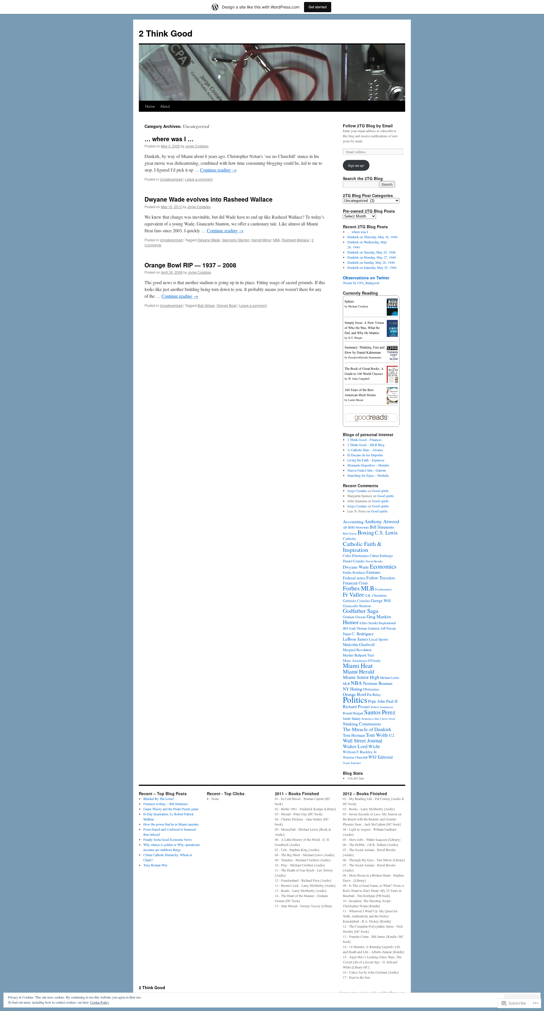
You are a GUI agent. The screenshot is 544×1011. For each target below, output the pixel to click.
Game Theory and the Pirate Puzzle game (170, 809)
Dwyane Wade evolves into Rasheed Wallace (208, 199)
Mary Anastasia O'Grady (362, 660)
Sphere (349, 301)
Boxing (366, 532)
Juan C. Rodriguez (358, 633)
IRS (345, 628)
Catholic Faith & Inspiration (362, 547)
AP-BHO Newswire (356, 527)
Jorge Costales (197, 145)
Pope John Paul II (383, 701)
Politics (355, 699)
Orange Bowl (226, 305)
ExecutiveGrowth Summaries (364, 357)
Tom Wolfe (377, 734)
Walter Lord (355, 746)
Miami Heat (358, 665)
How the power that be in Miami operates (171, 824)
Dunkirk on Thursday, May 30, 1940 (372, 237)
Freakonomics (383, 589)
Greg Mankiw (379, 616)
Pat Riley (374, 694)
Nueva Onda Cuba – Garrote (366, 470)
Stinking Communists (362, 724)
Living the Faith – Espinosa (365, 460)
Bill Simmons (382, 527)
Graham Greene (354, 617)
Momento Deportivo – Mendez (368, 465)
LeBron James (355, 639)
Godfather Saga (360, 611)
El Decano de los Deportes (365, 455)
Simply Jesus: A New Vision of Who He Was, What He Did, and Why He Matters (364, 327)
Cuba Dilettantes (356, 555)
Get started (318, 7)
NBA (276, 239)
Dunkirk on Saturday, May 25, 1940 (371, 267)
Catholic (349, 538)
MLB (346, 683)
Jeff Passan (388, 628)
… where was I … (169, 138)
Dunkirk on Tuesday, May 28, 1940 (371, 252)
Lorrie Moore (355, 400)
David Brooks (374, 561)
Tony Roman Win (155, 865)
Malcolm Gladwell (359, 644)
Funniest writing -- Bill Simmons (165, 803)
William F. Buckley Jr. (360, 751)
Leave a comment (198, 179)
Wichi (374, 746)
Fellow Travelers (380, 578)
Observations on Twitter (366, 277)
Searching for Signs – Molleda (367, 475)
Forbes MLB (358, 588)
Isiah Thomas (358, 628)
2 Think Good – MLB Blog (365, 444)
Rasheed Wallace (295, 239)
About (165, 106)
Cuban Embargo (381, 555)
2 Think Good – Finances (364, 439)
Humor (351, 622)
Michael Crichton (358, 306)
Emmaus (373, 572)
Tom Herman (354, 735)
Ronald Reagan (353, 713)
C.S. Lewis (386, 532)
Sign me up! (356, 165)
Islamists (374, 628)
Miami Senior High (361, 677)
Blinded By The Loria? (158, 798)
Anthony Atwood (381, 521)
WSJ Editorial (380, 757)
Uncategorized (171, 179)
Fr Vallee (353, 594)
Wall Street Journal (362, 740)
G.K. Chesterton (375, 595)
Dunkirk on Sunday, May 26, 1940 (371, 262)
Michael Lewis (389, 678)
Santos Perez (380, 712)
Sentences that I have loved (378, 719)
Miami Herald (358, 671)
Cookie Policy (99, 1002)
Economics (383, 566)
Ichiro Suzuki (369, 623)
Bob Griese (206, 305)
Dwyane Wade (208, 239)
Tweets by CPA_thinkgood (361, 282)
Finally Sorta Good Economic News (167, 839)
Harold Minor (261, 239)
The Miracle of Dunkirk (367, 729)
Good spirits (380, 490)
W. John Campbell (358, 379)
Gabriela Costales (356, 600)
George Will (381, 600)
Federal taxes (354, 578)
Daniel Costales (354, 561)
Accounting (353, 521)
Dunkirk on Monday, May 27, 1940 (371, 257)
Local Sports (378, 639)
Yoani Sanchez (352, 763)
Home (150, 106)
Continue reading (218, 170)
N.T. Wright (355, 338)
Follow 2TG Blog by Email (368, 125)
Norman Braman (377, 683)
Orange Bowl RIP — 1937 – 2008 (190, 265)
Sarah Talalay (352, 718)
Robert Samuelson (382, 707)
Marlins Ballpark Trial (358, 655)
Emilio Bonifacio (354, 572)
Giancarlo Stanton (236, 239)
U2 (391, 735)
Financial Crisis (355, 583)
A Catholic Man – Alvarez (365, 450)
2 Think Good (165, 33)
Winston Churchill (355, 757)
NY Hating (352, 689)
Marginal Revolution (357, 649)
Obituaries (371, 689)
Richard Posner (356, 706)
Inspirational (387, 622)
